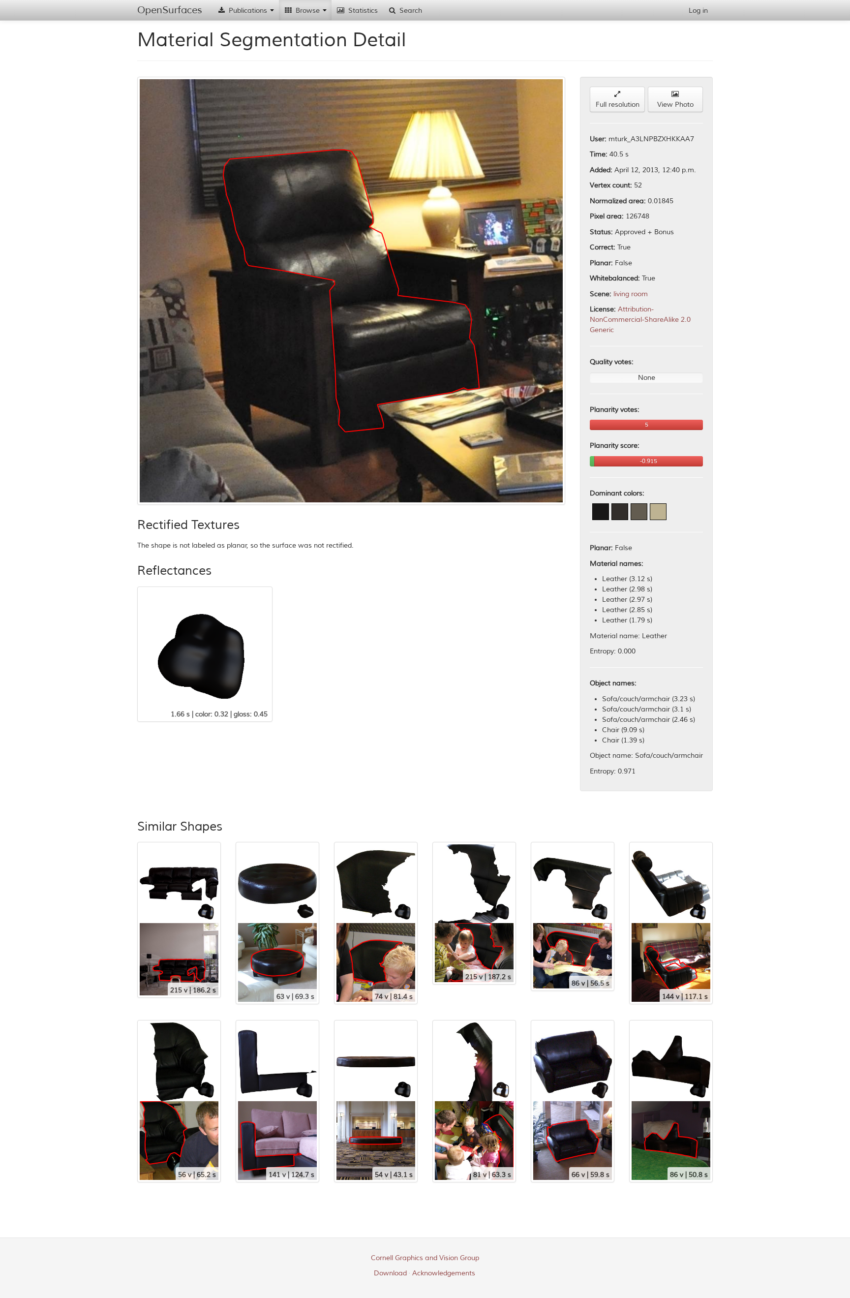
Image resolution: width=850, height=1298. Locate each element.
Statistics (362, 10)
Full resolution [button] (617, 104)
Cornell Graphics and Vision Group (425, 1258)
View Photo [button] (675, 104)
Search (409, 10)
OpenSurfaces (169, 10)
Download (390, 1273)
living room (630, 294)
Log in (698, 10)
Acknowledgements (443, 1273)
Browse (308, 10)
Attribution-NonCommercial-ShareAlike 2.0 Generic (640, 319)
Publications (248, 10)
